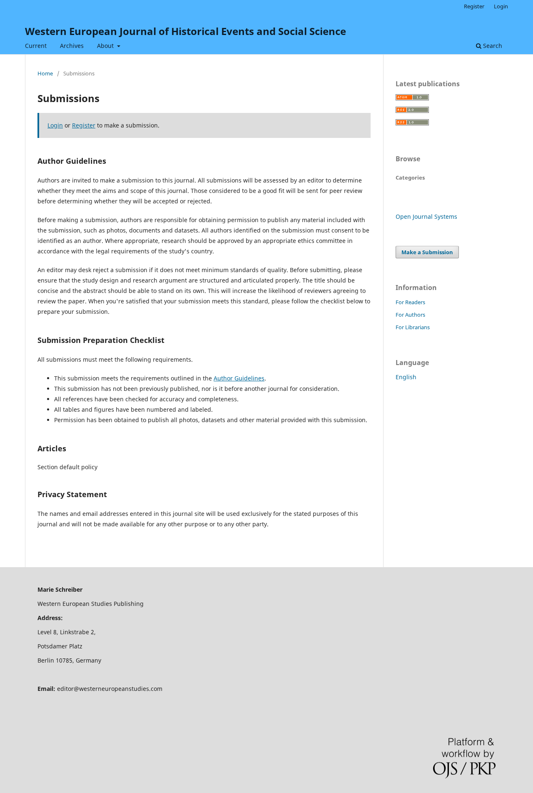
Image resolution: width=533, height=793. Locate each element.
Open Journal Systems (426, 216)
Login (501, 6)
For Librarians (413, 327)
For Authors (410, 314)
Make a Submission (427, 252)
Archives (72, 46)
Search (491, 46)
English (406, 377)
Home (45, 73)
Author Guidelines (239, 378)
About (106, 46)
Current (36, 46)
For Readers (410, 302)
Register (474, 6)
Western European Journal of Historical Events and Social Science (185, 31)
